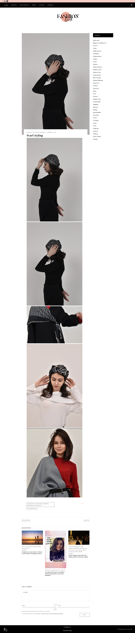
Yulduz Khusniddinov (39, 132)
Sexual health (96, 102)
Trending (80, 551)
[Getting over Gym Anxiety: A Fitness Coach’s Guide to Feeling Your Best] (32, 538)
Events (82, 546)
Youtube (95, 139)
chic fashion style (31, 508)
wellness (95, 131)
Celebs (70, 546)
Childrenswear (97, 51)
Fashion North (76, 548)
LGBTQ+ (95, 86)
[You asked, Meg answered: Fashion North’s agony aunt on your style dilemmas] (55, 549)
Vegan (95, 123)
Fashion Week (97, 72)
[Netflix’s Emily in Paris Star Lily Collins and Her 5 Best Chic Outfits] (79, 538)
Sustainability (97, 112)
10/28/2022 (24, 550)
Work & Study (97, 136)
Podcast (95, 96)
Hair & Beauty (71, 550)
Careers (95, 45)
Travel (95, 118)
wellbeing (95, 128)
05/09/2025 (29, 132)
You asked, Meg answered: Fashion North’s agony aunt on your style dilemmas (54, 573)
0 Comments (49, 132)
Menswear (96, 88)
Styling (57, 570)
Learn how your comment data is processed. (52, 613)
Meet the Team (67, 630)
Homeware (96, 83)
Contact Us (67, 627)
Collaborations (76, 546)
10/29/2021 (63, 570)
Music (94, 91)
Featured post (83, 548)
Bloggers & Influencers (99, 43)
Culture (95, 59)
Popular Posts (25, 548)
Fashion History (97, 67)
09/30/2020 (70, 553)
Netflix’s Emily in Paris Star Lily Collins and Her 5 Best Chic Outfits (78, 556)
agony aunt (24, 546)
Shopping (95, 104)
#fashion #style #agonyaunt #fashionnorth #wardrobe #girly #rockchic (38, 504)
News (77, 550)
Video (94, 126)
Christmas (96, 53)
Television (74, 551)
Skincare (95, 107)
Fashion (30, 546)
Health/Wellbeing (36, 546)
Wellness (95, 134)
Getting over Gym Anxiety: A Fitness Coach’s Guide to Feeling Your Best (32, 552)
